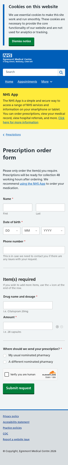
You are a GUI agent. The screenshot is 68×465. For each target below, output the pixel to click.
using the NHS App (32, 184)
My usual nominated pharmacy (29, 355)
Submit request (18, 388)
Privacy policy (11, 416)
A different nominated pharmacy (31, 362)
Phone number (14, 241)
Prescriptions (13, 134)
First (5, 213)
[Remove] (61, 327)
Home (9, 81)
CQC (5, 434)
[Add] (57, 327)
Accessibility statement (16, 422)
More (46, 81)
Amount (10, 317)
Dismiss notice (21, 41)
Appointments (27, 81)
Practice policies (12, 428)
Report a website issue (16, 439)
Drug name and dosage (20, 296)
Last (38, 213)
